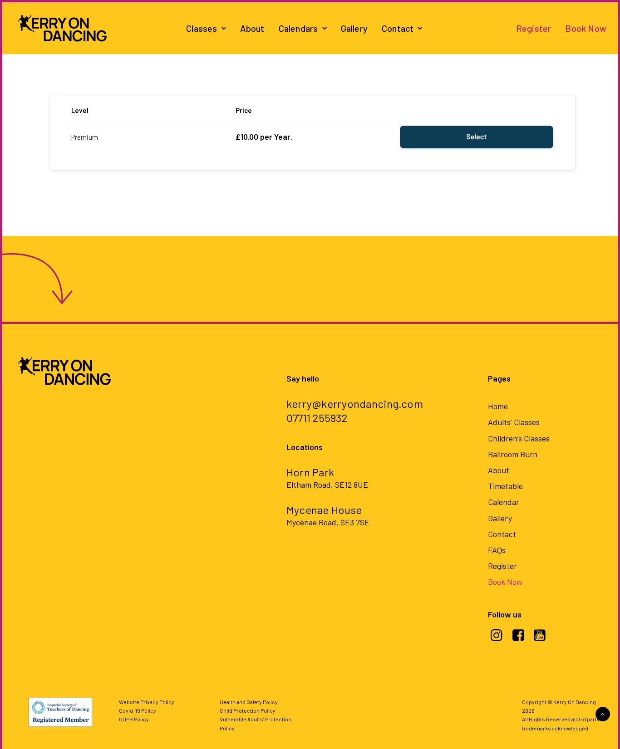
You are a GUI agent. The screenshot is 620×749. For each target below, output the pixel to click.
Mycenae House (324, 509)
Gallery (354, 28)
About (252, 28)
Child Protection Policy (248, 710)
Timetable (505, 486)
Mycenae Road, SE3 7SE (327, 522)
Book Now (585, 28)
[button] (497, 638)
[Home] (38, 278)
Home (498, 406)
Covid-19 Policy (137, 710)
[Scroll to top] (602, 713)
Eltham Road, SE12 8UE (327, 485)
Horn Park (310, 472)
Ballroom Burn (512, 454)
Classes (201, 28)
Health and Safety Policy (249, 702)
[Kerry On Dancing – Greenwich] (62, 28)
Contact (397, 28)
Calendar (503, 502)
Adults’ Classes (514, 422)
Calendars (298, 28)
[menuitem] (206, 28)
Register (533, 28)
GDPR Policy (134, 719)
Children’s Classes (519, 438)
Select (476, 136)
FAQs (497, 550)
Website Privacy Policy (146, 702)
